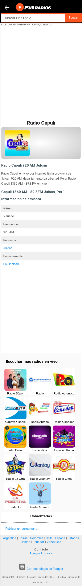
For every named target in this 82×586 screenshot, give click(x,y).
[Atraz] (7, 8)
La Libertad (11, 264)
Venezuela (54, 542)
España (60, 538)
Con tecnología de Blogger (44, 569)
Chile (49, 538)
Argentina (9, 538)
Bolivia (23, 538)
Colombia (36, 538)
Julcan (7, 248)
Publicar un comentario (21, 529)
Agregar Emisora (41, 553)
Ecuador (38, 542)
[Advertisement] (41, 77)
